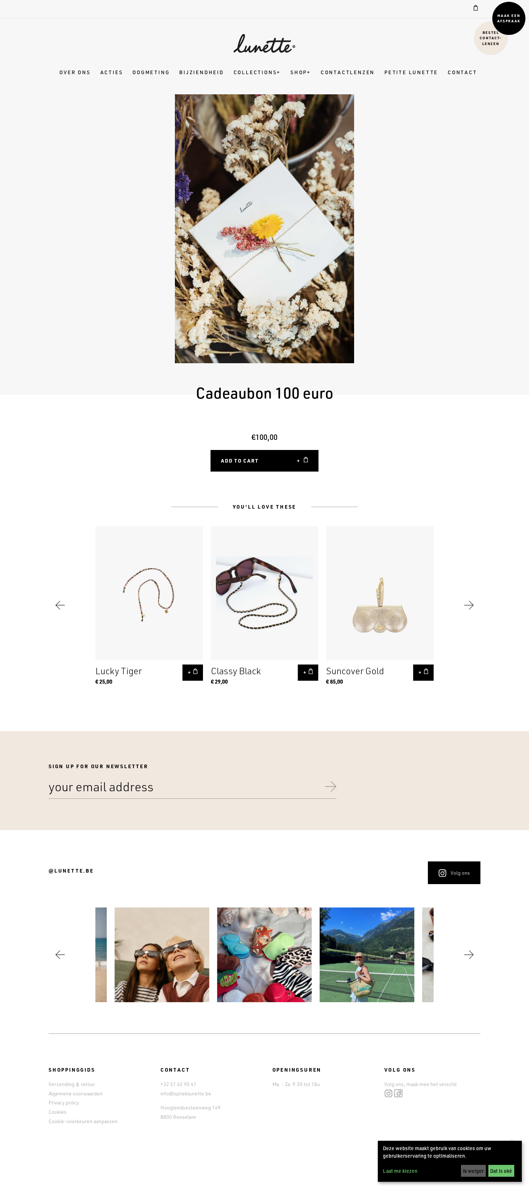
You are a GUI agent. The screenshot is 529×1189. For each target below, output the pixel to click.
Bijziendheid (201, 72)
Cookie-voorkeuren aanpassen (83, 1121)
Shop (298, 72)
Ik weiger (473, 1170)
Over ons (74, 72)
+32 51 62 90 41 (178, 1084)
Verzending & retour (72, 1084)
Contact (462, 72)
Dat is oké (501, 1170)
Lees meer (149, 605)
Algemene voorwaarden (76, 1093)
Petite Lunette (411, 72)
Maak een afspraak (509, 18)
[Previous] (60, 605)
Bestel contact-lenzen (491, 37)
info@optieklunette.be (185, 1093)
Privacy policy (64, 1102)
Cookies (58, 1111)
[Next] (469, 605)
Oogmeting (150, 72)
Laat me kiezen (400, 1170)
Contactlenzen (348, 72)
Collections (255, 72)
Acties (111, 72)
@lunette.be (71, 870)
